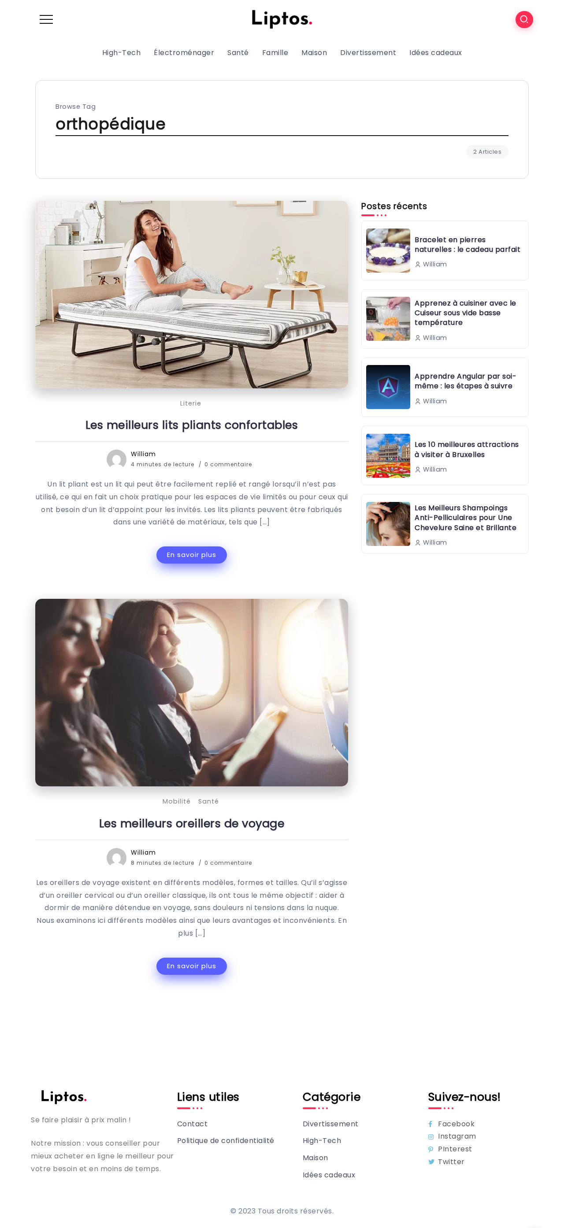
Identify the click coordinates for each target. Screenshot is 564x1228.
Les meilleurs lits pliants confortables (191, 425)
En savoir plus (191, 554)
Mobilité (177, 801)
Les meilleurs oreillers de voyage (192, 823)
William (143, 454)
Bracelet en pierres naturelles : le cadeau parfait (467, 244)
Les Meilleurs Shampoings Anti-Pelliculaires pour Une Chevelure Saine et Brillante (465, 518)
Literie (190, 403)
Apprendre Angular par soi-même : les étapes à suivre (465, 381)
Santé (208, 801)
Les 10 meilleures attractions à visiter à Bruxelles (467, 449)
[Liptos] (282, 19)
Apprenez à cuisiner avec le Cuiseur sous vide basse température (465, 313)
